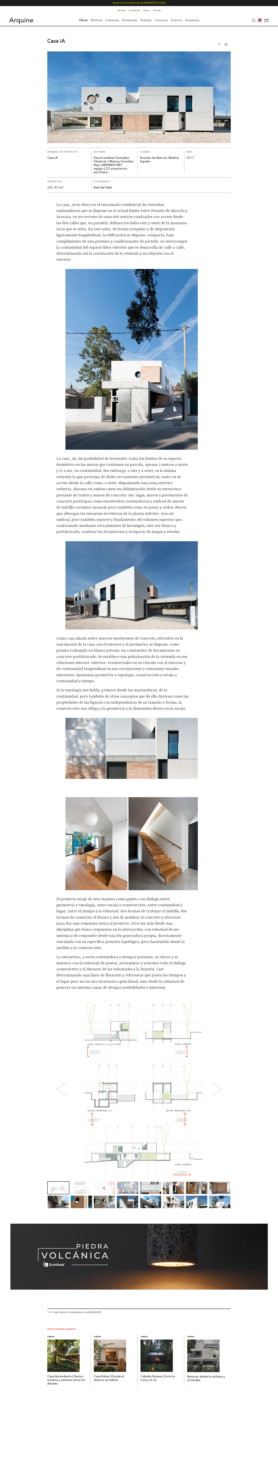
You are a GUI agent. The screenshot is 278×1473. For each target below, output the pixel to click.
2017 (190, 158)
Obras (51, 1337)
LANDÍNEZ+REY (93, 1311)
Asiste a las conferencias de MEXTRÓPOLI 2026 (139, 3)
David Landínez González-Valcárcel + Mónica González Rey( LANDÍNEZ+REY (114, 162)
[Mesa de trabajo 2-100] (139, 1288)
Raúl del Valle (103, 187)
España (63, 1311)
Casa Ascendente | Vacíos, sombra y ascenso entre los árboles (66, 1380)
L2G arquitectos (76, 1311)
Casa (55, 1311)
